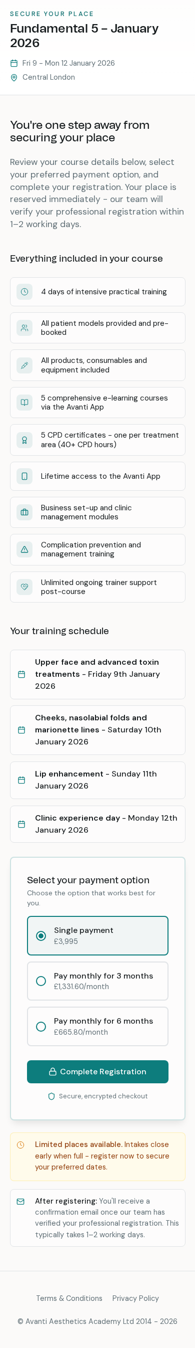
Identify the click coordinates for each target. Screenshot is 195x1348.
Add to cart (97, 1071)
